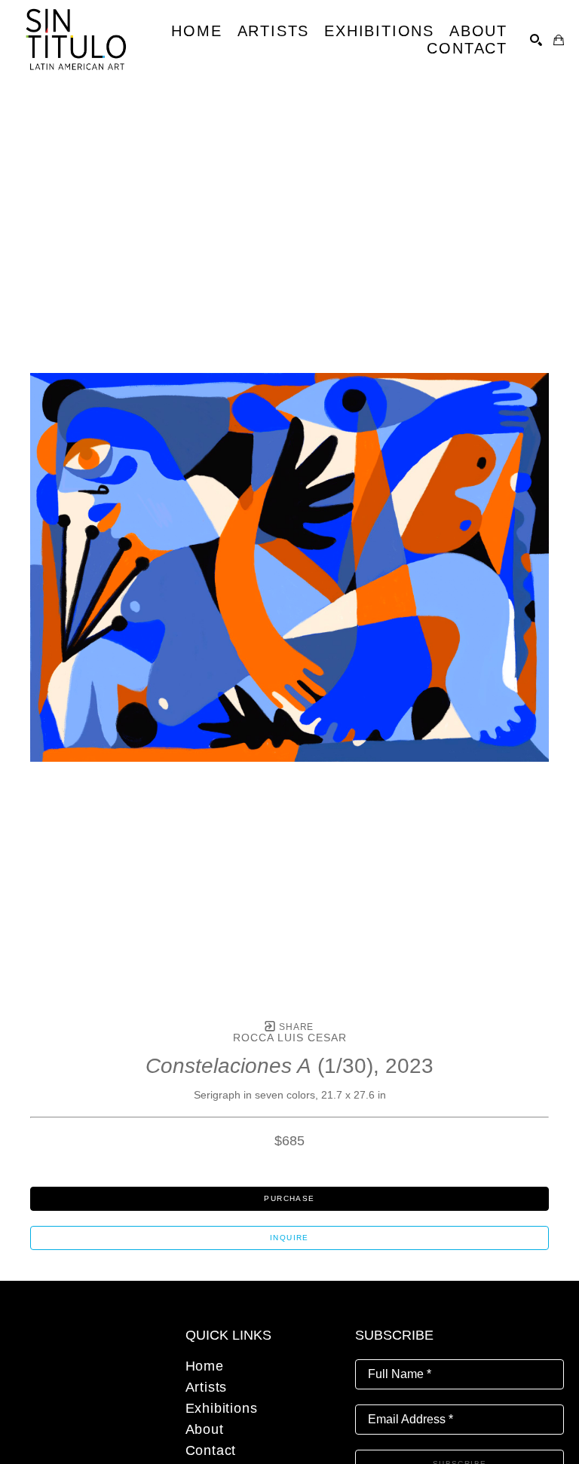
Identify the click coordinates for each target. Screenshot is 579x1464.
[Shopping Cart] (558, 40)
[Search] (536, 40)
